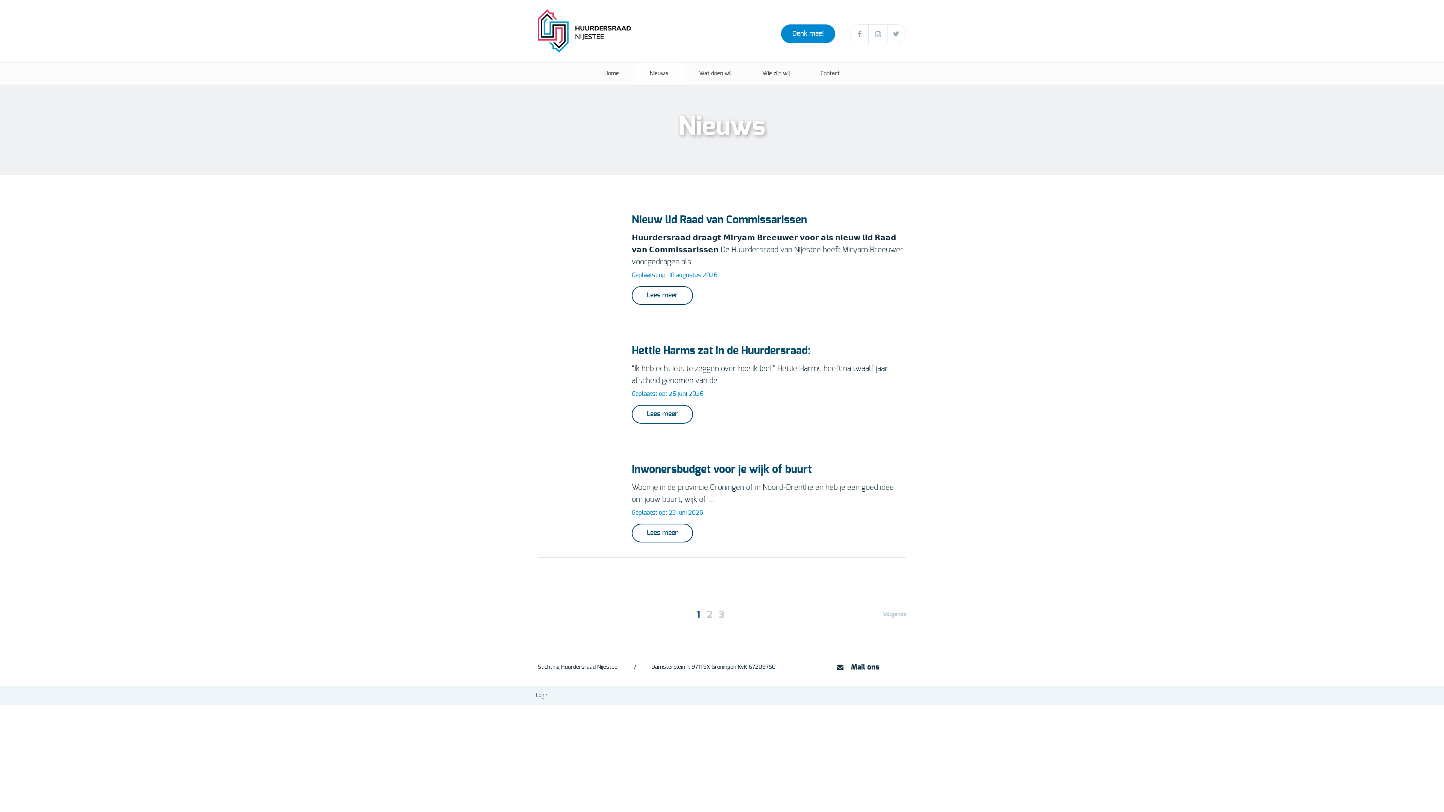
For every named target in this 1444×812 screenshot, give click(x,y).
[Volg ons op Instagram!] (878, 34)
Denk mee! (808, 33)
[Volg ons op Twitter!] (896, 34)
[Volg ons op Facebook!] (859, 34)
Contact (830, 73)
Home (611, 73)
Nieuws (659, 73)
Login (542, 695)
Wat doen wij (715, 73)
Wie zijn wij (776, 73)
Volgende (894, 614)
